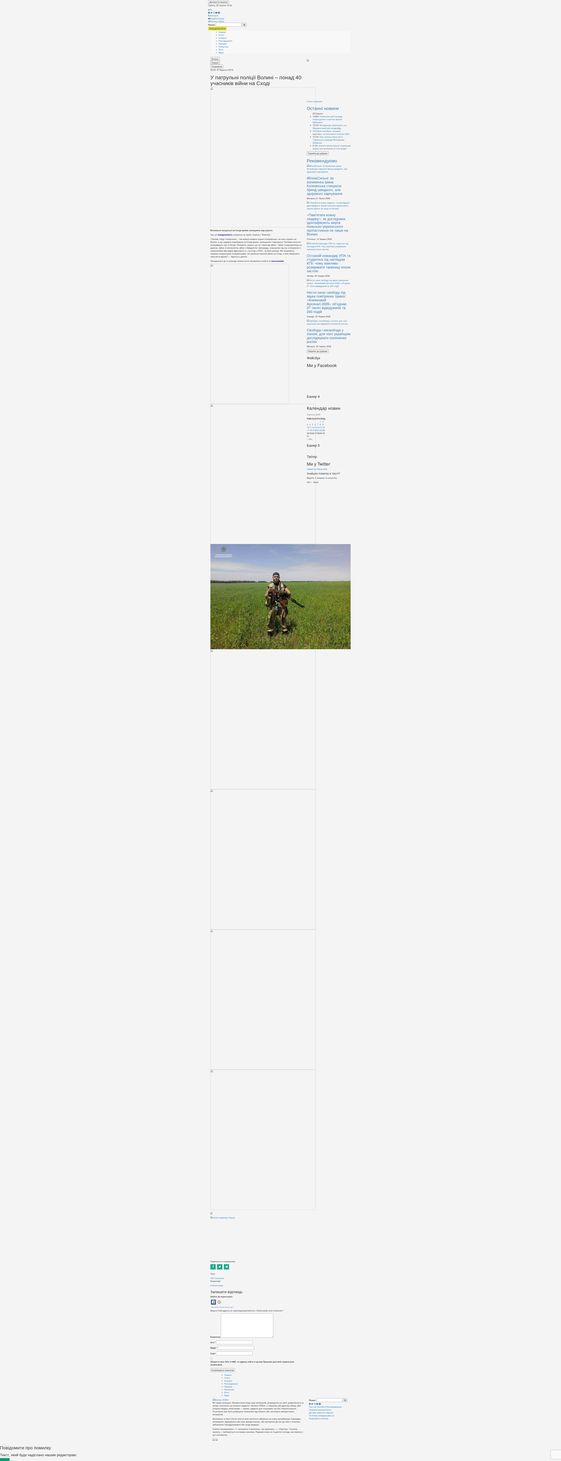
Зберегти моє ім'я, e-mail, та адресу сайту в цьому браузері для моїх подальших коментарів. (252, 1363)
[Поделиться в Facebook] (213, 1266)
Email (213, 1347)
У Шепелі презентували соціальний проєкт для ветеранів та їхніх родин (332, 147)
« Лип (309, 439)
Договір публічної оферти (321, 1412)
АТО (212, 1278)
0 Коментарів (216, 1285)
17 (308, 430)
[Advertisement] (256, 1239)
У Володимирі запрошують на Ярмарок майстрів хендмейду (329, 126)
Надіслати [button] (5, 1459)
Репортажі (223, 46)
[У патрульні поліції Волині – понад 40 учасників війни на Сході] (263, 156)
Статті (221, 34)
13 (316, 427)
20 (316, 430)
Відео (221, 52)
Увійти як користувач (221, 1296)
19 (313, 430)
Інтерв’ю (223, 37)
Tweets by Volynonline (317, 469)
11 (310, 427)
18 (310, 430)
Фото (221, 49)
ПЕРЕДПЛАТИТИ (217, 28)
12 (313, 427)
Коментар (215, 1336)
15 (321, 427)
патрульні (219, 1278)
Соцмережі (217, 66)
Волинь (215, 58)
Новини (222, 32)
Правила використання (320, 1409)
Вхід (212, 18)
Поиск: (211, 24)
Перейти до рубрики (317, 153)
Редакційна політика (318, 1418)
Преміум (223, 43)
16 (323, 427)
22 (321, 430)
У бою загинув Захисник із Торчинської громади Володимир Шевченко (328, 139)
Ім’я (212, 1342)
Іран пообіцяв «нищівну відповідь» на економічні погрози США (331, 132)
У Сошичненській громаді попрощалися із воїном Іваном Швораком (327, 119)
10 (308, 427)
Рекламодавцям (334, 1406)
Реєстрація (219, 18)
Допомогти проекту (218, 1)
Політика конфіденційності (321, 1415)
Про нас (313, 1406)
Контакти (214, 15)
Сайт (212, 1353)
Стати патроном (314, 101)
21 (318, 430)
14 (318, 427)
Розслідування (225, 40)
